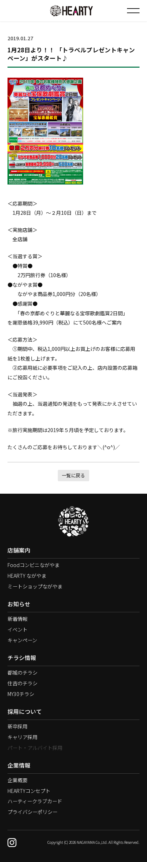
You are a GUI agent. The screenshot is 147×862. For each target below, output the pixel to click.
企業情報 (18, 765)
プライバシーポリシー (32, 811)
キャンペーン (22, 640)
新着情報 (17, 618)
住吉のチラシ (22, 683)
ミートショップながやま (34, 586)
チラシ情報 (21, 658)
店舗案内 (18, 550)
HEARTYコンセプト (28, 790)
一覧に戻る (73, 475)
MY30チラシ (20, 693)
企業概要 (17, 780)
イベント (17, 629)
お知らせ (18, 604)
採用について (24, 711)
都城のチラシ (22, 672)
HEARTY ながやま (26, 575)
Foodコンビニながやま (33, 564)
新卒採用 (17, 726)
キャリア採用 (22, 737)
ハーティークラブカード (34, 801)
